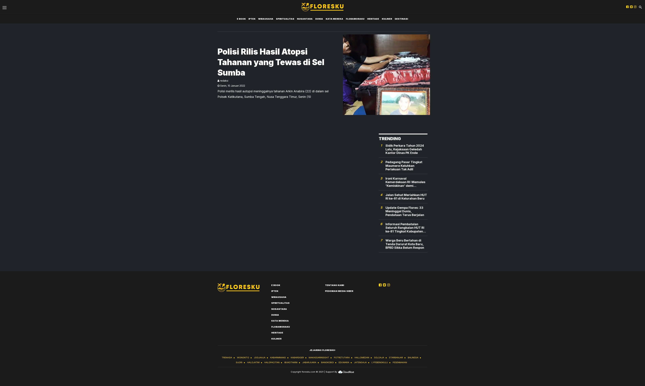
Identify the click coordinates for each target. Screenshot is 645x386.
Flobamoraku (355, 18)
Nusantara (305, 18)
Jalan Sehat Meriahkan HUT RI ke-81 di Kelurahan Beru (406, 196)
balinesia (413, 357)
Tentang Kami (334, 285)
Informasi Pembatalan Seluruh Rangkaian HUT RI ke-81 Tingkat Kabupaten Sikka (404, 227)
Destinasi (401, 18)
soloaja (379, 357)
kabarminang (278, 357)
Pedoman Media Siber (339, 291)
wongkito (243, 357)
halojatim (253, 362)
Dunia (319, 18)
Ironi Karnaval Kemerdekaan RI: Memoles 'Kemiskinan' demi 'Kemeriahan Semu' (405, 182)
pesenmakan (400, 362)
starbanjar (396, 357)
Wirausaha (265, 18)
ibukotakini (290, 362)
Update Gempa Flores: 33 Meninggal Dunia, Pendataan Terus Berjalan (404, 211)
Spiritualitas (285, 18)
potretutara (342, 357)
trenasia (227, 357)
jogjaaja (259, 357)
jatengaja (360, 362)
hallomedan (362, 357)
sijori (239, 362)
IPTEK (251, 18)
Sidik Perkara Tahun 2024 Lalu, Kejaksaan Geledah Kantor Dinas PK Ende (404, 149)
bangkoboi (327, 362)
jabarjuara (309, 362)
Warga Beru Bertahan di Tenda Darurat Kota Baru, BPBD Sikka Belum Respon (404, 244)
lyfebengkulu (380, 362)
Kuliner (387, 18)
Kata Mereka (334, 18)
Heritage (373, 18)
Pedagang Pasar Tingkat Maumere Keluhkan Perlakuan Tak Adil (403, 165)
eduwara (344, 362)
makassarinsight (319, 357)
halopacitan (272, 362)
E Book (241, 18)
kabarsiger (297, 357)
